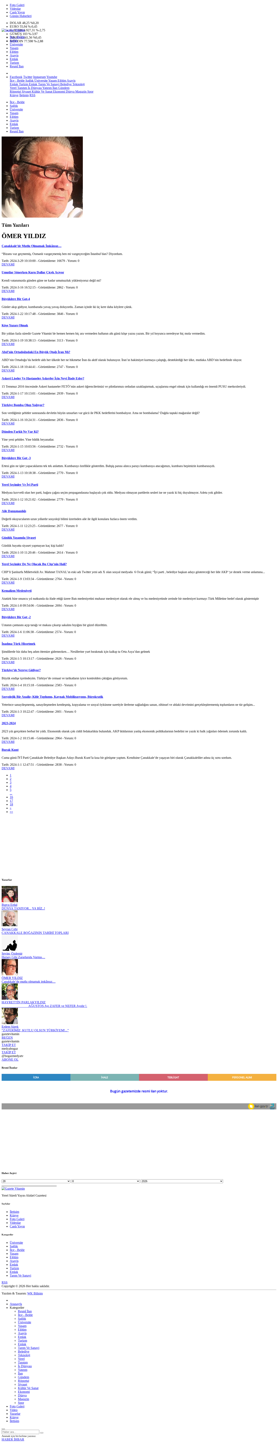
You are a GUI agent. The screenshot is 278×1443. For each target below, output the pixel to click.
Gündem (63, 88)
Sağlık (14, 40)
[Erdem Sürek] (10, 1023)
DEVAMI (8, 264)
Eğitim (14, 51)
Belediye (65, 84)
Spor (89, 91)
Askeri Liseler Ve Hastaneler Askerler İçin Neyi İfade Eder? (43, 378)
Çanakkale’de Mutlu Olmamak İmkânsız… (31, 246)
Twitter (27, 77)
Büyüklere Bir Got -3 (16, 458)
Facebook (16, 77)
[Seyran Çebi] (10, 925)
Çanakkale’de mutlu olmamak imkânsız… (29, 981)
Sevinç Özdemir (12, 953)
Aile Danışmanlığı (14, 511)
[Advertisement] (124, 845)
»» (11, 811)
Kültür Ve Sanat (41, 91)
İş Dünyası (34, 88)
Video (14, 1410)
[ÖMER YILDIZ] (10, 974)
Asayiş (14, 55)
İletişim (24, 95)
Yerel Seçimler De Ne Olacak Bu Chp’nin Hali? (34, 564)
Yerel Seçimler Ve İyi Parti (20, 484)
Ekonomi (58, 91)
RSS (32, 95)
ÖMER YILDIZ (12, 978)
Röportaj (15, 91)
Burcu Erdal (9, 904)
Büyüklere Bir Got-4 (16, 299)
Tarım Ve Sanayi (48, 84)
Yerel (13, 88)
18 (11, 804)
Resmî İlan (17, 66)
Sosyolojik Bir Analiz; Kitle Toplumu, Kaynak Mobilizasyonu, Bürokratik (52, 696)
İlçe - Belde (17, 37)
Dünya (69, 91)
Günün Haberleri (21, 16)
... (11, 793)
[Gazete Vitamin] (13, 30)
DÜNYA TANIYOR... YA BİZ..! (23, 908)
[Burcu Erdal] (10, 901)
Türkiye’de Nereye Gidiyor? (21, 670)
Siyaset (26, 91)
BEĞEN (7, 1037)
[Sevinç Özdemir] (10, 950)
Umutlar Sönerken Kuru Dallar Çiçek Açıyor (33, 272)
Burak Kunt (10, 749)
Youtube (51, 77)
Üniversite (16, 44)
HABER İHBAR (13, 1439)
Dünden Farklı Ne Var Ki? (20, 431)
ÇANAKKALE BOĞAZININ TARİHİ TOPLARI (35, 933)
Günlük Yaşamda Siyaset (19, 537)
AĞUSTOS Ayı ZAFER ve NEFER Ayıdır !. (44, 1006)
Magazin (80, 91)
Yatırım (47, 88)
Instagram (39, 77)
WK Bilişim (35, 1293)
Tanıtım (21, 88)
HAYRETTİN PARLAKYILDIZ (24, 1002)
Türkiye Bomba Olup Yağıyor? (23, 405)
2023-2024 (9, 723)
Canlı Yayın (17, 12)
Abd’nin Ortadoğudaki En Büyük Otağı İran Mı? (36, 352)
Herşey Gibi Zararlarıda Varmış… (23, 957)
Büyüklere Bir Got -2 (16, 617)
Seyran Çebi (10, 929)
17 (11, 800)
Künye (14, 95)
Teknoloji (78, 84)
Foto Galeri (17, 5)
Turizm (14, 62)
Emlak (14, 59)
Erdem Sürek (10, 1026)
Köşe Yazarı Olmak (15, 325)
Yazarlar (15, 1413)
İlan (54, 88)
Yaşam (14, 48)
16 (11, 797)
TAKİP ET (9, 1045)
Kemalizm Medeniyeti (17, 590)
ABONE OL (10, 1059)
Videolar (15, 8)
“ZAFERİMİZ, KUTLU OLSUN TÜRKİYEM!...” (35, 1030)
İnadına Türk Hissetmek (18, 643)
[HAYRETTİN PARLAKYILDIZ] (10, 998)
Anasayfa (16, 1304)
